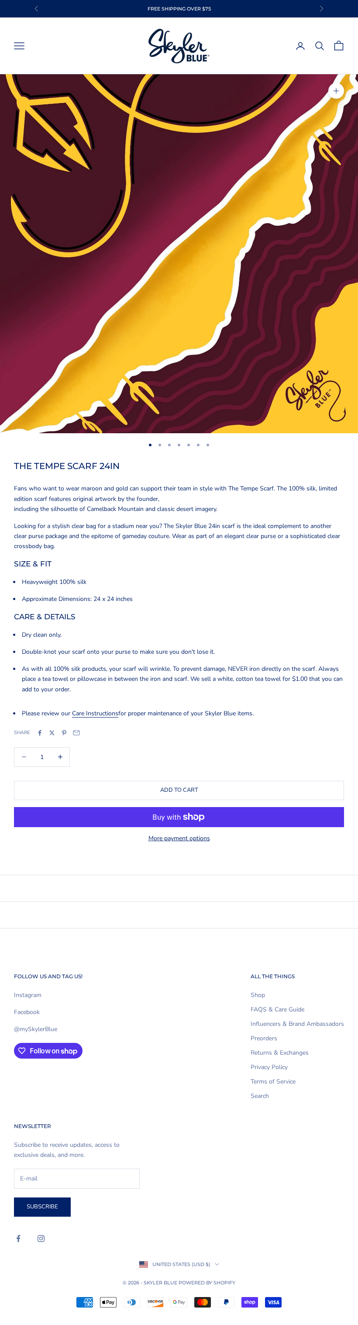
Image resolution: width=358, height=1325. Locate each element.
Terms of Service (273, 1081)
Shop (258, 995)
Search (260, 1096)
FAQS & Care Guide (277, 1009)
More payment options (179, 838)
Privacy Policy (269, 1067)
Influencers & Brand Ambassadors (297, 1024)
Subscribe (42, 1207)
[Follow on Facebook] (18, 1238)
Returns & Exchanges (280, 1053)
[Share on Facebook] (39, 732)
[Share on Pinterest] (64, 732)
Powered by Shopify (207, 1283)
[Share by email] (76, 732)
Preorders (264, 1038)
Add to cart (179, 790)
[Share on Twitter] (51, 732)
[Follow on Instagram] (41, 1238)
